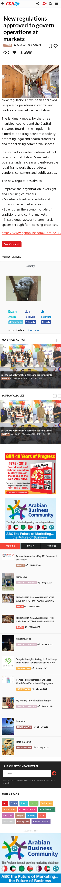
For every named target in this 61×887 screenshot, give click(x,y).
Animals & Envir (46, 809)
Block (44, 322)
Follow (29, 322)
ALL (5, 803)
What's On (8, 821)
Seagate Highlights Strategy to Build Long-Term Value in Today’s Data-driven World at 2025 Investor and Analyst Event (36, 663)
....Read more (33, 330)
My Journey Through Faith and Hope (33, 700)
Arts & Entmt (9, 809)
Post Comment (11, 244)
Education (8, 815)
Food (42, 815)
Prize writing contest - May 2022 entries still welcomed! (36, 558)
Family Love (21, 577)
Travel (24, 803)
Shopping (31, 815)
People (20, 815)
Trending (10, 546)
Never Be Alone (23, 639)
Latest (30, 546)
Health (34, 803)
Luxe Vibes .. (21, 721)
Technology (46, 803)
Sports (14, 803)
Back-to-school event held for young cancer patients (26, 375)
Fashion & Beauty (27, 809)
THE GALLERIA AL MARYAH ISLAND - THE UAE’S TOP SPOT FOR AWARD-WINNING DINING (35, 601)
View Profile (16, 322)
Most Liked (51, 546)
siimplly (22, 45)
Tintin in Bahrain (23, 742)
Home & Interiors (41, 821)
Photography (23, 821)
